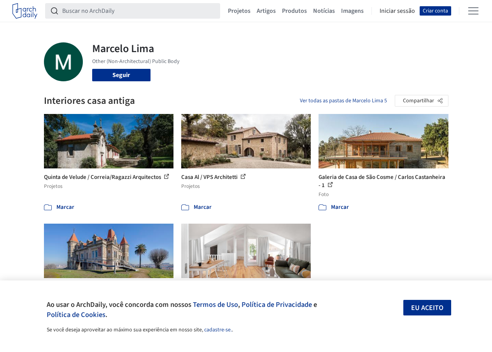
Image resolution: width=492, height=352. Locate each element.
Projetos (239, 11)
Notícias (324, 11)
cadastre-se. (218, 330)
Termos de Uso (215, 304)
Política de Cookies (76, 315)
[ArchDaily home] (24, 11)
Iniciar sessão (397, 11)
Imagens (352, 11)
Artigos (266, 11)
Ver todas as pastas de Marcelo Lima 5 (343, 100)
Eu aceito (427, 308)
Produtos (294, 11)
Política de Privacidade (277, 304)
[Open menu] (473, 11)
